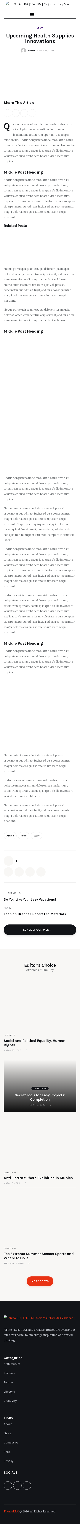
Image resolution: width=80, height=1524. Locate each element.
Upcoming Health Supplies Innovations (37, 401)
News (40, 28)
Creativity (40, 1088)
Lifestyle (9, 1035)
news (23, 835)
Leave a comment (37, 929)
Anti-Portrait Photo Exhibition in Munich (38, 1178)
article (10, 835)
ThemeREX (11, 1511)
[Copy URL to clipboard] (32, 113)
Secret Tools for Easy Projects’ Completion (40, 1097)
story (36, 835)
